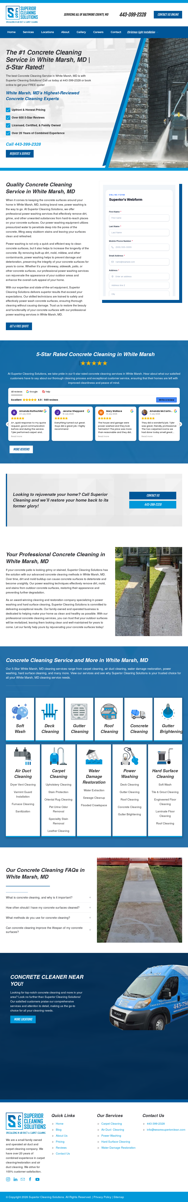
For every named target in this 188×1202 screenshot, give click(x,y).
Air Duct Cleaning (23, 773)
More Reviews (21, 449)
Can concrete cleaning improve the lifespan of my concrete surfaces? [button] (44, 930)
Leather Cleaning (58, 831)
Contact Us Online (167, 14)
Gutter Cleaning (79, 728)
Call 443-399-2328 (23, 144)
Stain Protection (58, 792)
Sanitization (23, 811)
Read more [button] (16, 436)
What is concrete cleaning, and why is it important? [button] (39, 897)
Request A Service (20, 153)
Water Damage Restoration (94, 776)
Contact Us (152, 495)
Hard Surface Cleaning (165, 773)
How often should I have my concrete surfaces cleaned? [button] (42, 907)
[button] (32, 391)
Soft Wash (20, 728)
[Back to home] (22, 14)
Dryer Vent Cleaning (23, 784)
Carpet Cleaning (58, 773)
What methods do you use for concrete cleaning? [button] (38, 918)
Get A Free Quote (19, 326)
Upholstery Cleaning (58, 784)
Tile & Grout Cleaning (165, 792)
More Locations (23, 1019)
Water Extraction (94, 790)
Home (11, 32)
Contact (116, 32)
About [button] (65, 32)
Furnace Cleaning (23, 804)
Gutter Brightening (171, 728)
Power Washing (129, 773)
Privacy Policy (102, 1197)
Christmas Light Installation (141, 32)
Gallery (81, 32)
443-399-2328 (132, 15)
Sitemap (119, 1197)
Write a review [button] (166, 399)
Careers (98, 32)
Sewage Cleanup (94, 797)
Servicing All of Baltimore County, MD (86, 14)
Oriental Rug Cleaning (58, 799)
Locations (47, 32)
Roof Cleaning (109, 728)
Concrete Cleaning (139, 728)
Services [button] (28, 32)
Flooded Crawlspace (94, 805)
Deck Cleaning (50, 728)
